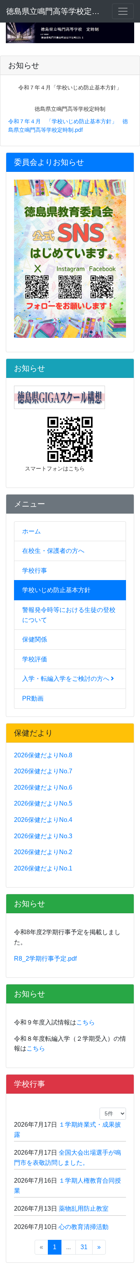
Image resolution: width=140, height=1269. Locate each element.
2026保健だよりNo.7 (43, 771)
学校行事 (34, 570)
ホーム (31, 531)
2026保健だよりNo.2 (43, 852)
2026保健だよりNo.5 (43, 803)
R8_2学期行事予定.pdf (45, 958)
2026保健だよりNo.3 (43, 836)
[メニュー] (123, 11)
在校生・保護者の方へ (53, 550)
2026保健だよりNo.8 (43, 755)
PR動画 (33, 698)
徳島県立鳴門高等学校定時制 (54, 11)
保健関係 (34, 639)
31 (84, 1247)
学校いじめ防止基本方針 (56, 590)
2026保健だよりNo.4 (43, 819)
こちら (85, 1022)
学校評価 (34, 659)
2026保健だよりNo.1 (43, 868)
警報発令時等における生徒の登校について (69, 615)
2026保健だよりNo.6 (43, 787)
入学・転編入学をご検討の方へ (66, 678)
